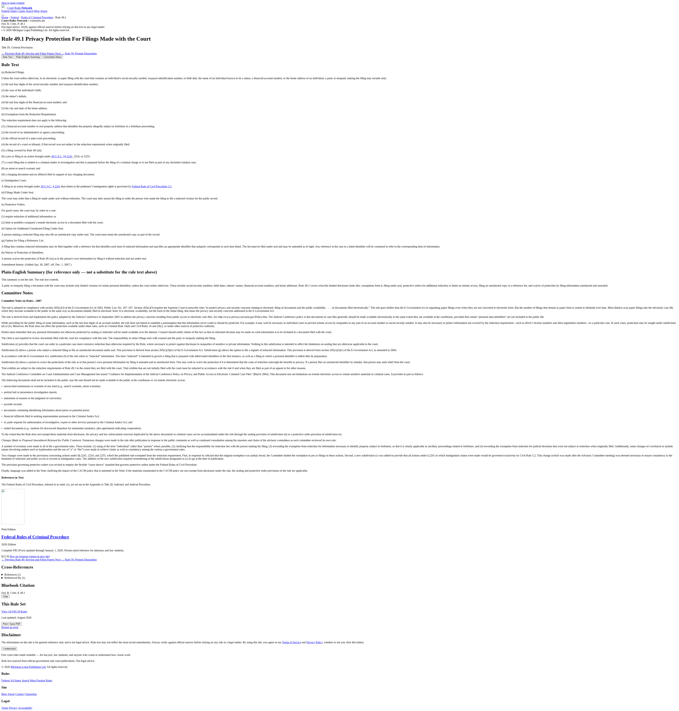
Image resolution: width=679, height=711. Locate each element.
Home (4, 17)
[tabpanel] (339, 164)
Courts (21, 11)
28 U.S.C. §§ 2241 (61, 156)
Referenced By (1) (14, 577)
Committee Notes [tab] (53, 57)
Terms (4, 707)
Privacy (13, 707)
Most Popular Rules (41, 680)
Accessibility (25, 707)
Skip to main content (12, 2)
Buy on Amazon (30, 556)
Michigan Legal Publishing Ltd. (28, 666)
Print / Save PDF (11, 624)
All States (15, 680)
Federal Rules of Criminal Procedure (35, 537)
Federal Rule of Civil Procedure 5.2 (152, 186)
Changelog (31, 694)
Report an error (9, 627)
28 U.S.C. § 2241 (50, 186)
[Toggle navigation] (2, 15)
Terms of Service (291, 642)
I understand (9, 648)
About (43, 11)
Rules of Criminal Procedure (37, 17)
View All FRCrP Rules (14, 611)
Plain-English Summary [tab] (28, 57)
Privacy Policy (314, 642)
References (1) (12, 574)
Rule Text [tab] (8, 57)
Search (29, 11)
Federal (5, 11)
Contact (19, 694)
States (13, 11)
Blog (37, 11)
